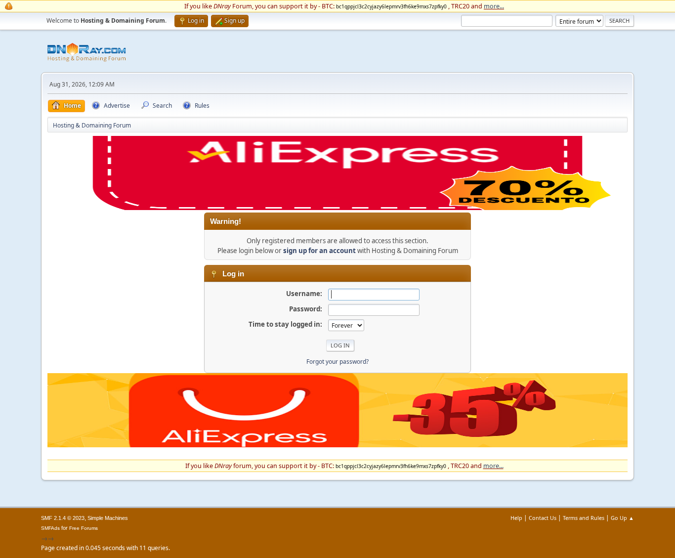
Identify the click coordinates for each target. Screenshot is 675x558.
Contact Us (542, 517)
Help (516, 517)
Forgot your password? (337, 361)
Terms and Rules (583, 517)
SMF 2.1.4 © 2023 (62, 518)
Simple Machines (107, 518)
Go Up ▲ (622, 517)
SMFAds (50, 528)
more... (494, 5)
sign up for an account (319, 250)
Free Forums (83, 528)
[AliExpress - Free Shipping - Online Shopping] (337, 207)
